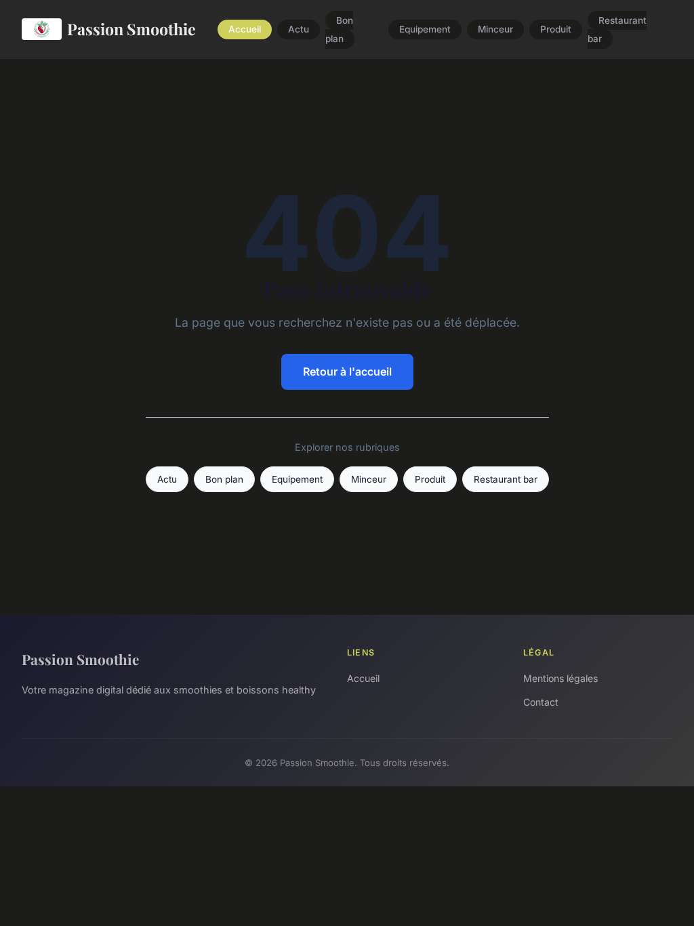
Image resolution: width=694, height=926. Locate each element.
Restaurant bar (617, 29)
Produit (555, 29)
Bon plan (339, 29)
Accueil (244, 29)
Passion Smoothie (131, 28)
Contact (540, 702)
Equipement (425, 29)
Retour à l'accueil (347, 371)
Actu (298, 29)
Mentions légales (560, 678)
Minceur (495, 29)
